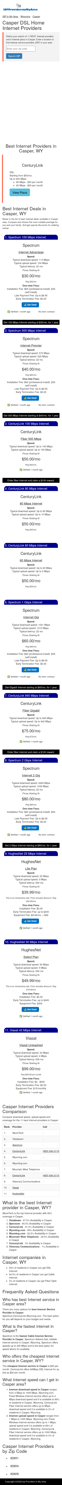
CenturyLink (18, 1151)
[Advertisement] (31, 69)
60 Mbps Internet (31, 560)
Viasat (15, 1187)
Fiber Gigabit (31, 710)
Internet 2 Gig (31, 775)
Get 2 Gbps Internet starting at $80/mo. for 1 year (31, 845)
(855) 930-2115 (51, 1151)
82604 (14, 1466)
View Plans (19, 192)
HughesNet (18, 1193)
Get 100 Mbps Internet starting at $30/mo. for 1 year (31, 322)
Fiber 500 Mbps (31, 438)
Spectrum (17, 1145)
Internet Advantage (31, 252)
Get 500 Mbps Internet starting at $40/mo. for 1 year (31, 415)
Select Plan (31, 957)
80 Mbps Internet (31, 503)
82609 (14, 1474)
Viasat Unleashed (31, 1045)
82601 (14, 1458)
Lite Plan (31, 868)
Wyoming (25, 16)
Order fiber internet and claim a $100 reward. (31, 480)
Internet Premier (31, 345)
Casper (36, 16)
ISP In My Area (10, 16)
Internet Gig (31, 617)
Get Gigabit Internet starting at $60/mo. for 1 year (31, 687)
